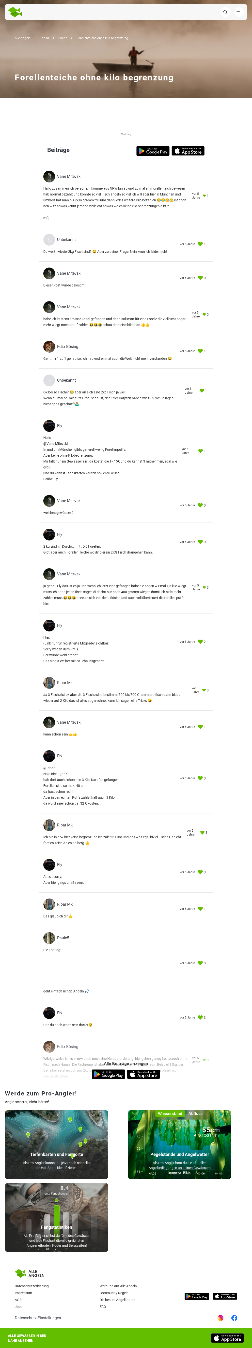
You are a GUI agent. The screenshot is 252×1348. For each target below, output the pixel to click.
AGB (18, 1300)
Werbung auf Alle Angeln (118, 1286)
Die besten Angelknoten (117, 1300)
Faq (103, 1307)
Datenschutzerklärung (32, 1286)
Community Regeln (114, 1293)
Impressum (23, 1293)
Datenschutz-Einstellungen (38, 1318)
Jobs (18, 1307)
